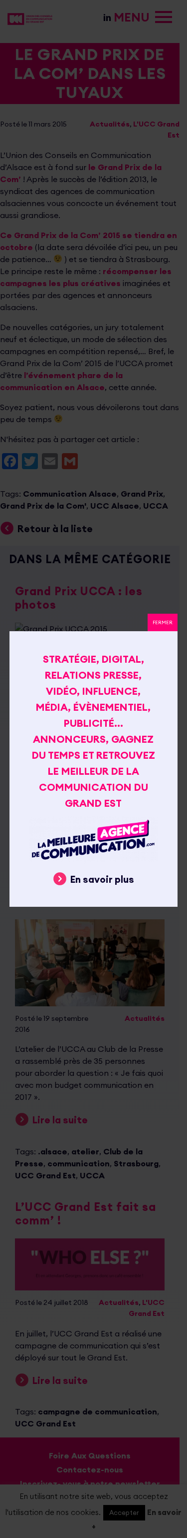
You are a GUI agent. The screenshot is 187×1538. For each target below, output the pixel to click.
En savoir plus (102, 879)
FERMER (163, 622)
